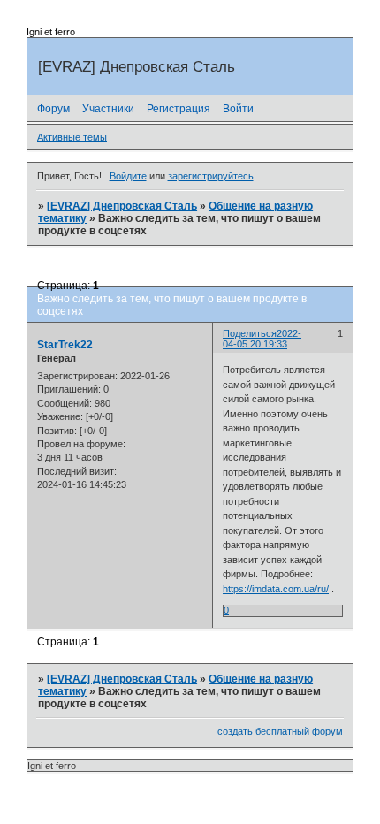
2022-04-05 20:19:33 (262, 338)
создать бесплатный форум (280, 731)
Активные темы (72, 137)
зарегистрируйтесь (211, 176)
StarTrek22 (65, 345)
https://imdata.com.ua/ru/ (276, 589)
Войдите (128, 176)
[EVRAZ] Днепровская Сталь (122, 206)
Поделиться (250, 333)
